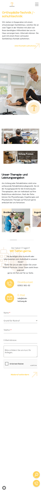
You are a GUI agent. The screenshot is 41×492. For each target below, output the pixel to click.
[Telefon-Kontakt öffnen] (36, 483)
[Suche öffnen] (36, 475)
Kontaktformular (23, 480)
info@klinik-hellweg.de (24, 475)
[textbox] (20, 320)
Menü (36, 4)
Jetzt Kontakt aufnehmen (25, 46)
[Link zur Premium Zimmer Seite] (20, 157)
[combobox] (20, 320)
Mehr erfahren (29, 140)
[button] (4, 488)
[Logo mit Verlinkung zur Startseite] (12, 4)
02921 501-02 (21, 468)
